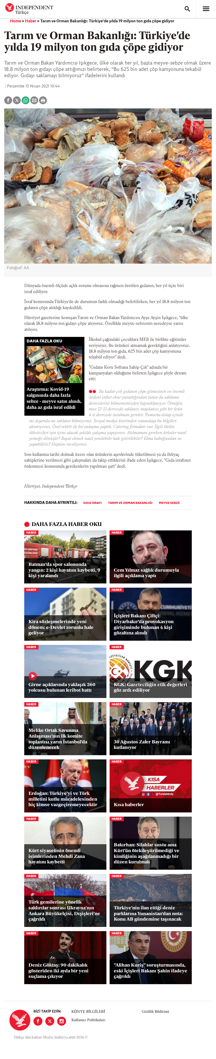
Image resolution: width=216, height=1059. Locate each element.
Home (15, 21)
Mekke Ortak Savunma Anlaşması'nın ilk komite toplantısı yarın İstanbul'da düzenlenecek (57, 739)
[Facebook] (37, 1021)
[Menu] (206, 9)
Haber (30, 21)
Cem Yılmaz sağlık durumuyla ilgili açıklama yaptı (146, 573)
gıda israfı (92, 503)
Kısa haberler (129, 805)
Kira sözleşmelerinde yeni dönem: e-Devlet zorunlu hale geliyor (61, 628)
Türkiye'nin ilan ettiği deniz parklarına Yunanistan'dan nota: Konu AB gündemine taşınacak (148, 914)
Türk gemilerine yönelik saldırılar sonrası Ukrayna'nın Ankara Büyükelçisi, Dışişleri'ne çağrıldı (64, 911)
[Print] (43, 100)
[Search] (187, 9)
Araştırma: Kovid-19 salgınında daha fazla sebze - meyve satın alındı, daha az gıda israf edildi (54, 398)
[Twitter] (49, 1021)
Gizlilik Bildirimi (155, 1012)
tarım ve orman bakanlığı (130, 503)
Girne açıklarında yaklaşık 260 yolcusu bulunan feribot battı (61, 688)
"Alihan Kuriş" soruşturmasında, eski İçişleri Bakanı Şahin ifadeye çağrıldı (150, 971)
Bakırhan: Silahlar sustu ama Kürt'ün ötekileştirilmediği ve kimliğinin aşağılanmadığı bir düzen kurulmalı (146, 854)
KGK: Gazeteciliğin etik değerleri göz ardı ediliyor (150, 688)
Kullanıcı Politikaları (88, 1020)
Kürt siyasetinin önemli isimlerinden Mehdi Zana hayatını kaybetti (56, 857)
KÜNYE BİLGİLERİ (88, 1012)
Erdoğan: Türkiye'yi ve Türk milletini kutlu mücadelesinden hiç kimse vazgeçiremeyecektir (62, 799)
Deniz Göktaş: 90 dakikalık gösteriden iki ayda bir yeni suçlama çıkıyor (58, 971)
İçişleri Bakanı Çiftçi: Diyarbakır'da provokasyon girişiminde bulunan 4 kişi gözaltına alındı (144, 625)
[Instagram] (61, 1021)
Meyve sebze (169, 503)
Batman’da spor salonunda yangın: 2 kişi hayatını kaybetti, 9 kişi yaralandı (64, 570)
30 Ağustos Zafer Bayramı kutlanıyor (142, 745)
